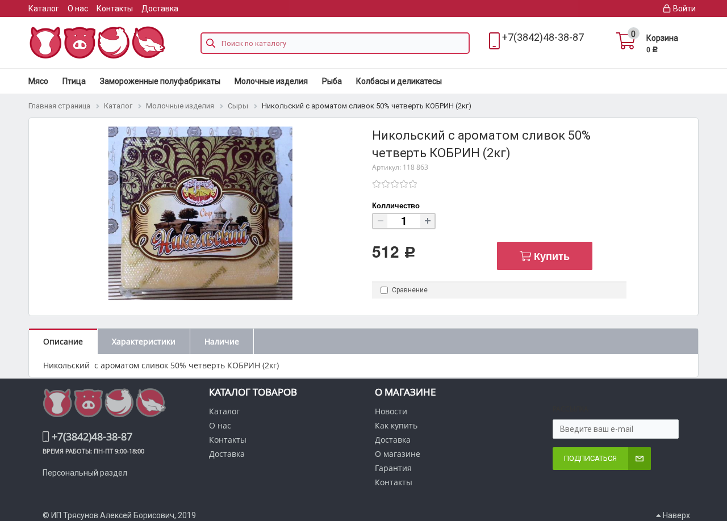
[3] (394, 184)
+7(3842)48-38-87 (543, 37)
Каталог (43, 8)
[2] (385, 184)
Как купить (396, 425)
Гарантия (393, 468)
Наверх (675, 515)
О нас (78, 8)
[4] (403, 184)
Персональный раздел (85, 472)
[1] (376, 184)
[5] (412, 184)
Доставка (159, 8)
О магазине (397, 453)
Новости (391, 411)
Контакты (115, 8)
